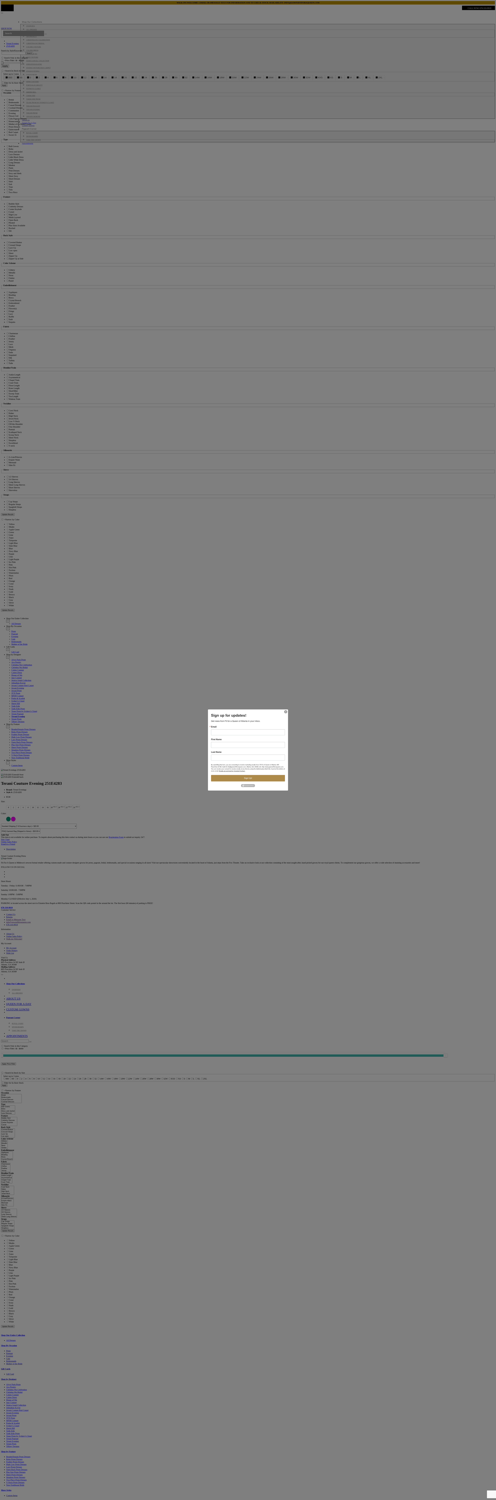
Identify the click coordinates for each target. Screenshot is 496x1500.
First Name (216, 739)
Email (213, 727)
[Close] (285, 711)
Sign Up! (248, 778)
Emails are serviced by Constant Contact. (232, 771)
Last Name (216, 752)
